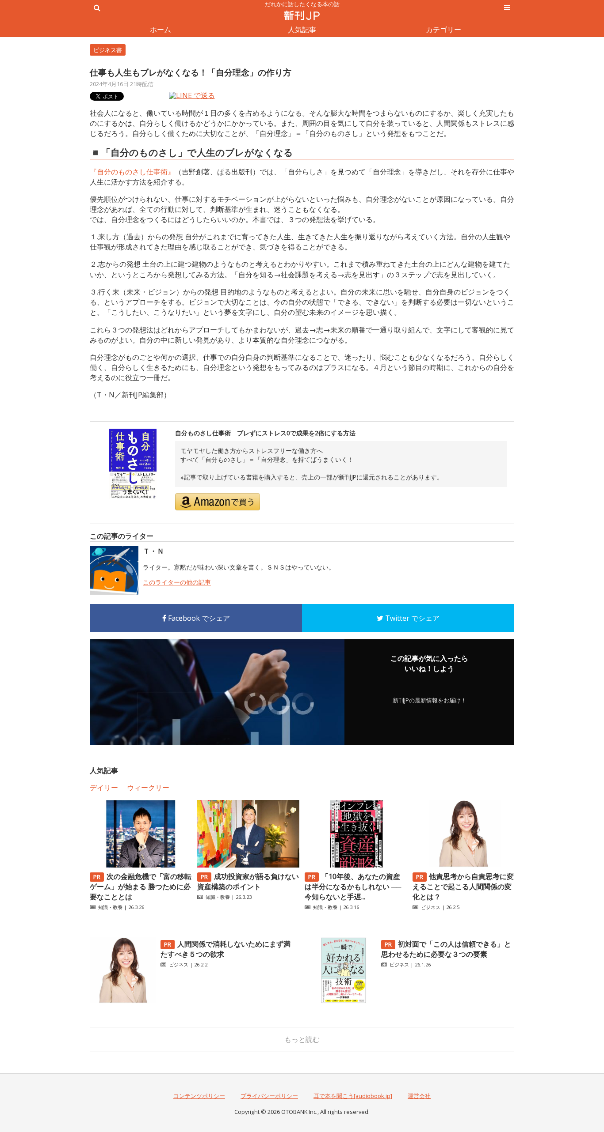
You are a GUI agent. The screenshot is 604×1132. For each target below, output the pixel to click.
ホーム (160, 29)
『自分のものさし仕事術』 (132, 172)
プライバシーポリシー (269, 1096)
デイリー (104, 787)
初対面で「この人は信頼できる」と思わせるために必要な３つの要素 (446, 949)
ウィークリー (148, 787)
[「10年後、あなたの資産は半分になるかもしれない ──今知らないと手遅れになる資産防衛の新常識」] (355, 865)
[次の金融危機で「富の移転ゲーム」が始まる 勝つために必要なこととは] (140, 865)
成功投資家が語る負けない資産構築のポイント (248, 881)
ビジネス (430, 907)
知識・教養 (110, 907)
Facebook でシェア (198, 618)
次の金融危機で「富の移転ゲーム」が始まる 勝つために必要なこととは (140, 887)
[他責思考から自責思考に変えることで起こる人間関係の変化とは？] (463, 865)
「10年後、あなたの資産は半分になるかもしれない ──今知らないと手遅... (353, 887)
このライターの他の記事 (177, 582)
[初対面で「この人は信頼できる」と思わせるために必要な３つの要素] (343, 1001)
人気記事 (302, 29)
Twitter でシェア (411, 618)
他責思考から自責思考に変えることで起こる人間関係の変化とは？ (463, 887)
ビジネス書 (107, 50)
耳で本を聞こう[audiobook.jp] (352, 1096)
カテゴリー (443, 29)
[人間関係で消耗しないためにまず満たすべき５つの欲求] (123, 1001)
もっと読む (302, 1039)
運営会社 (419, 1096)
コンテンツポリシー (199, 1096)
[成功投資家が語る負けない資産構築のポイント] (248, 865)
